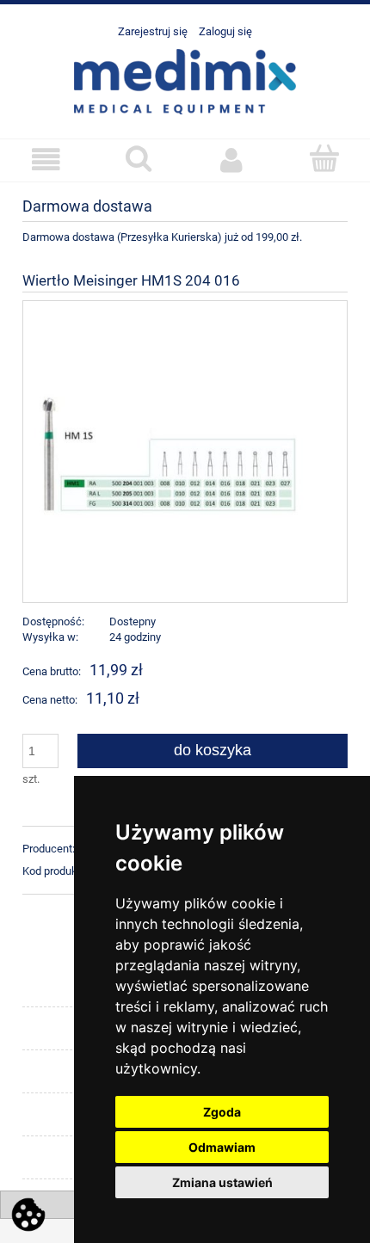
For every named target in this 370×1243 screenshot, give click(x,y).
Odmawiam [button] (222, 1147)
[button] (46, 159)
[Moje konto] (231, 159)
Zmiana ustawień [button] (222, 1182)
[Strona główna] (185, 80)
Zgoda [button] (222, 1112)
